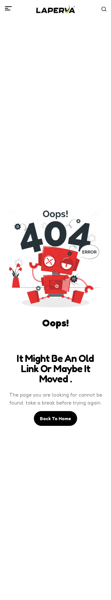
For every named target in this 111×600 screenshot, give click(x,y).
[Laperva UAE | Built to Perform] (55, 9)
